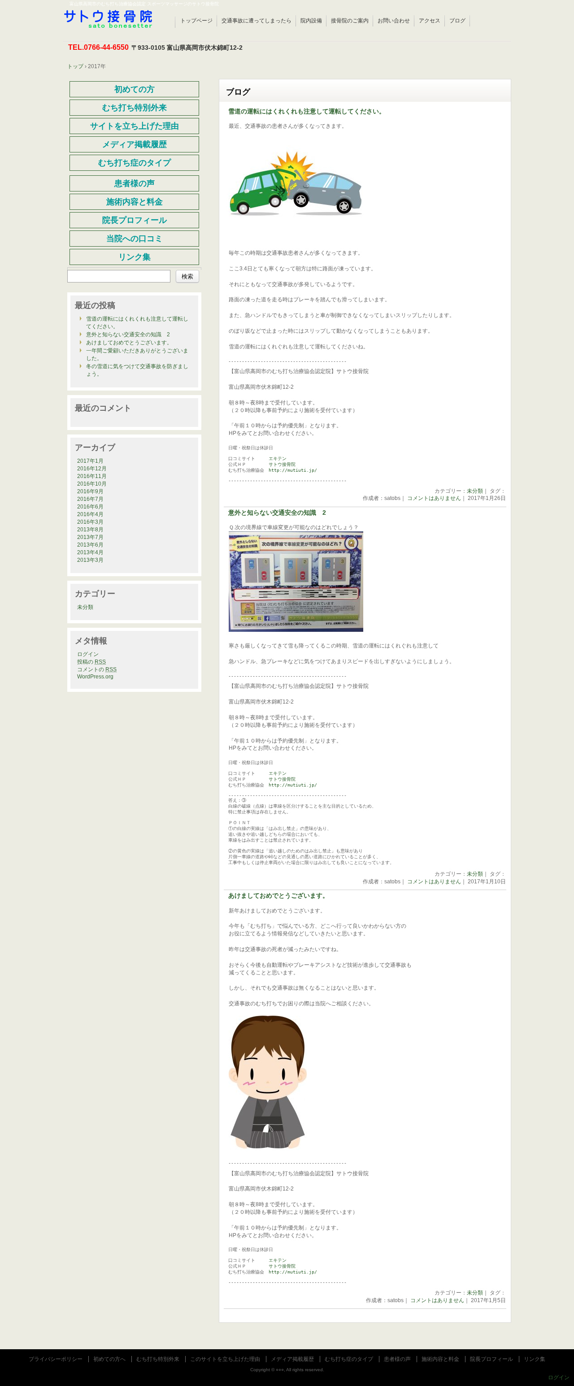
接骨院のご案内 (350, 20)
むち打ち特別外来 (157, 1359)
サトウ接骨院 (282, 464)
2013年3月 (90, 560)
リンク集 (534, 1359)
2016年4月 (90, 514)
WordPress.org (95, 676)
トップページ (196, 20)
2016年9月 (90, 491)
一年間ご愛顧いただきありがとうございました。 (137, 354)
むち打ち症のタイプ (349, 1359)
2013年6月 (90, 545)
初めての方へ (109, 1359)
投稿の (91, 662)
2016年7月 (90, 499)
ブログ (457, 20)
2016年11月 (92, 476)
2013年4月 (90, 552)
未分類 (475, 491)
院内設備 (311, 20)
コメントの (97, 669)
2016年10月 (92, 484)
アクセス (429, 20)
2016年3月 (90, 522)
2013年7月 (90, 537)
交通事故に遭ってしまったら (256, 20)
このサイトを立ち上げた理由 (225, 1359)
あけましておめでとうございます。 (278, 895)
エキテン (278, 458)
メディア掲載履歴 (292, 1359)
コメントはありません (434, 498)
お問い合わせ (394, 20)
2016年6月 (90, 507)
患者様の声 (397, 1359)
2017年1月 (90, 461)
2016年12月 (92, 468)
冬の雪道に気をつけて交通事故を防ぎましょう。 (137, 370)
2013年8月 (90, 529)
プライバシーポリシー (56, 1359)
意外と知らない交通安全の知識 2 (277, 512)
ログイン (88, 654)
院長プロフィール (491, 1359)
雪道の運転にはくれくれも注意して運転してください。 (306, 111)
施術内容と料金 (440, 1359)
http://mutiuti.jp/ (293, 470)
